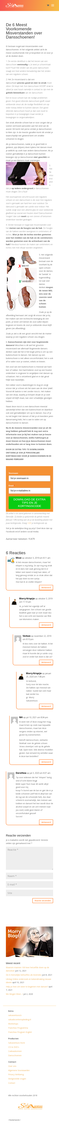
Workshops (13, 1023)
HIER (29, 523)
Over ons (12, 1066)
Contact (11, 1083)
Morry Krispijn (27, 598)
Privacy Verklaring (16, 1074)
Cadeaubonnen (15, 1051)
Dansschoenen (15, 1055)
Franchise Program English (20, 1032)
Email (11, 485)
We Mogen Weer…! (14, 994)
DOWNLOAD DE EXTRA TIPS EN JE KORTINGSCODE (29, 503)
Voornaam (13, 473)
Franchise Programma (18, 1028)
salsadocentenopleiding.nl (19, 1019)
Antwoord (46, 587)
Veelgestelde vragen (17, 1078)
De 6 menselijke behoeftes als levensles (23, 975)
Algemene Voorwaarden (19, 1070)
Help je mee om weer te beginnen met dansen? (27, 986)
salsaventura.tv (15, 1015)
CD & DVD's (13, 1047)
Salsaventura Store (16, 1042)
